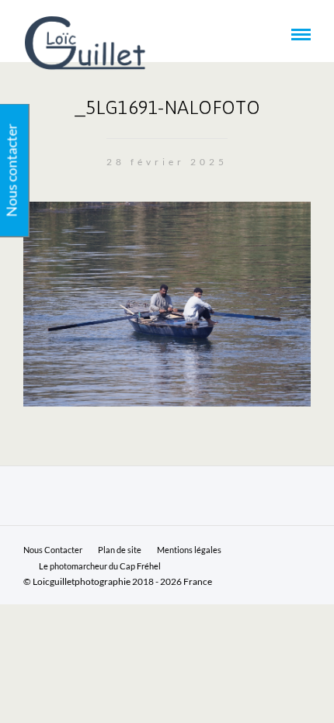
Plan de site (119, 550)
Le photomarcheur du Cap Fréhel (100, 566)
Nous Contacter (52, 550)
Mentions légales (189, 550)
